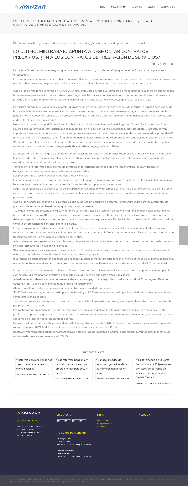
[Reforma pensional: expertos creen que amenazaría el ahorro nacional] (34, 364)
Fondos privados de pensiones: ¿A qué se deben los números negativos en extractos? (114, 379)
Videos (151, 7)
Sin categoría (48, 31)
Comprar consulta (104, 423)
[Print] (154, 64)
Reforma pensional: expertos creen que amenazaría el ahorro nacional (34, 374)
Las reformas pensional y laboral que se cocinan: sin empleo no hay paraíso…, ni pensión (75, 379)
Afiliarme (137, 7)
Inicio (102, 7)
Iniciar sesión (102, 421)
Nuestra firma (118, 7)
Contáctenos (168, 7)
